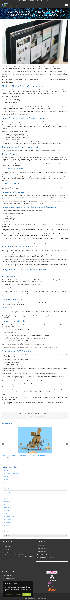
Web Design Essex (7, 575)
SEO (23, 407)
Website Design (40, 545)
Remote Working (8, 498)
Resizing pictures (7, 273)
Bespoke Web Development (43, 551)
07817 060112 (7, 549)
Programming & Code (10, 495)
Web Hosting (7, 519)
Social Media (7, 507)
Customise (9, 594)
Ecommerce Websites (42, 548)
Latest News (7, 489)
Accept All (26, 594)
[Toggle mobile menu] (66, 5)
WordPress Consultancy (42, 560)
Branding (6, 476)
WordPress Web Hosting (42, 565)
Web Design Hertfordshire (9, 578)
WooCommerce (8, 522)
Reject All (18, 594)
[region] (18, 589)
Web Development (9, 516)
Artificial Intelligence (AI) (11, 473)
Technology (7, 510)
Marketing (7, 492)
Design (20, 407)
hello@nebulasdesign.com (11, 552)
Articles (12, 407)
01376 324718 (8, 546)
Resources (7, 501)
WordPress (7, 525)
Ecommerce (7, 485)
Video (5, 513)
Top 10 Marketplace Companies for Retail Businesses (24, 456)
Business (17, 407)
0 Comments (27, 407)
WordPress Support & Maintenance (45, 557)
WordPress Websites (42, 554)
